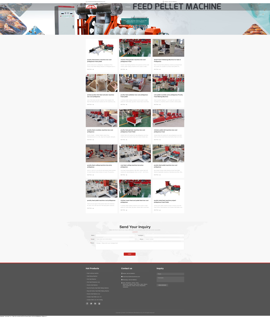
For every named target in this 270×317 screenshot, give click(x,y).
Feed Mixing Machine (92, 276)
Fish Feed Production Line (93, 282)
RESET (141, 254)
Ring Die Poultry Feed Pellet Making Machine (98, 291)
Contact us (126, 269)
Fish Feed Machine (91, 279)
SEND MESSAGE (162, 285)
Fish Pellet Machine (135, 20)
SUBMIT (129, 254)
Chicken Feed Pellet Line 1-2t (94, 296)
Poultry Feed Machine (92, 285)
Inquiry (160, 269)
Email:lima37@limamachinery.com (131, 276)
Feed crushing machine (92, 273)
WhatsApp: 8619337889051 (130, 279)
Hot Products (92, 269)
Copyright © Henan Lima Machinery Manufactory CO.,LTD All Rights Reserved (135, 312)
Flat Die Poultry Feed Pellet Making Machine (98, 288)
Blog (128, 20)
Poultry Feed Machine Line (93, 293)
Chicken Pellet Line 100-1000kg (95, 299)
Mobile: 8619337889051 (129, 273)
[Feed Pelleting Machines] (89, 7)
